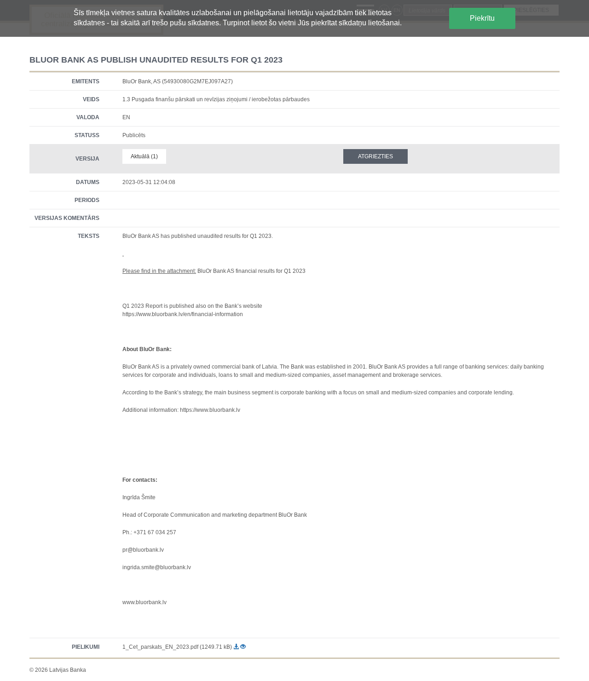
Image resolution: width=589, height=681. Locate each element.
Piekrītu (482, 18)
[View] (243, 647)
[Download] (236, 647)
